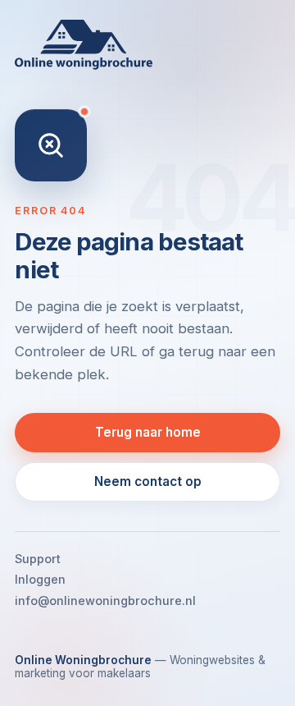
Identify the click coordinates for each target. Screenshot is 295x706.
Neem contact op (148, 481)
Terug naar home (148, 432)
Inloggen (40, 579)
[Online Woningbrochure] (147, 45)
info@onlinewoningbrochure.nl (105, 600)
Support (38, 559)
